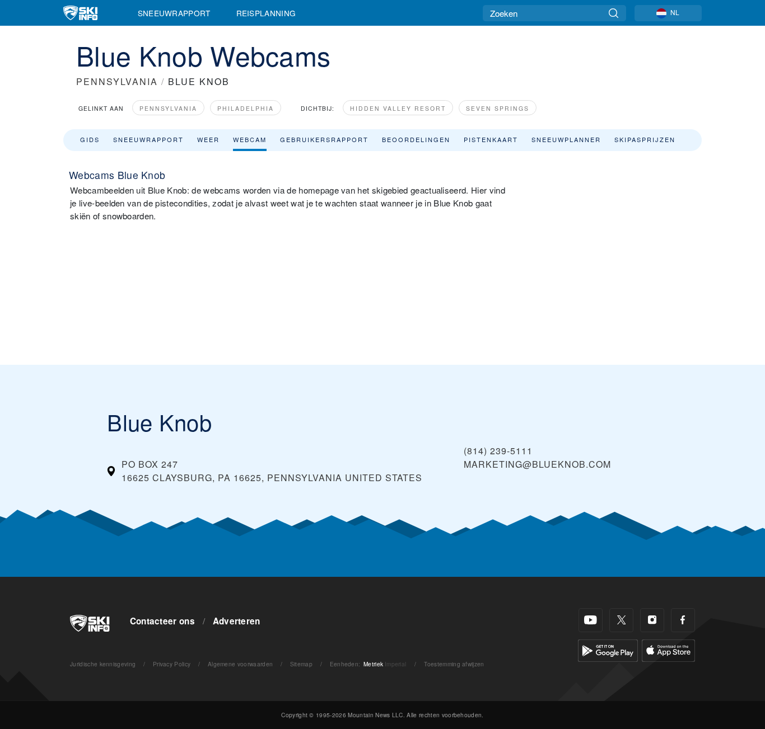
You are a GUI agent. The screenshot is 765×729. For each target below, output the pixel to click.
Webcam (250, 139)
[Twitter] (621, 620)
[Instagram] (652, 620)
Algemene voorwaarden (240, 664)
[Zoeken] (613, 13)
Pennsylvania (168, 108)
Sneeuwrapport (174, 12)
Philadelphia (245, 108)
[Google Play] (608, 649)
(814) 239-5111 (498, 450)
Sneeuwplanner (566, 139)
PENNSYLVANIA (117, 81)
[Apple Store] (668, 649)
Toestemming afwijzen (454, 664)
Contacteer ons (162, 621)
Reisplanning (266, 12)
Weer (208, 139)
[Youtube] (591, 620)
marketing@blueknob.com (537, 464)
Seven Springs (497, 108)
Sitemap (301, 664)
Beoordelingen (416, 139)
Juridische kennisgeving (103, 664)
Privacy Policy (171, 664)
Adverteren (236, 621)
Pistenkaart (491, 139)
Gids (90, 139)
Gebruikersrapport (324, 139)
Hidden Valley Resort (398, 108)
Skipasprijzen (644, 139)
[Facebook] (683, 620)
